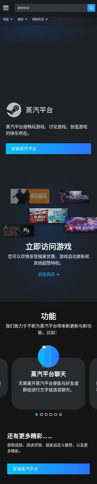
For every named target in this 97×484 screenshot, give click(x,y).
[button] (8, 19)
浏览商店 (47, 274)
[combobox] (51, 8)
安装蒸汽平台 (24, 148)
